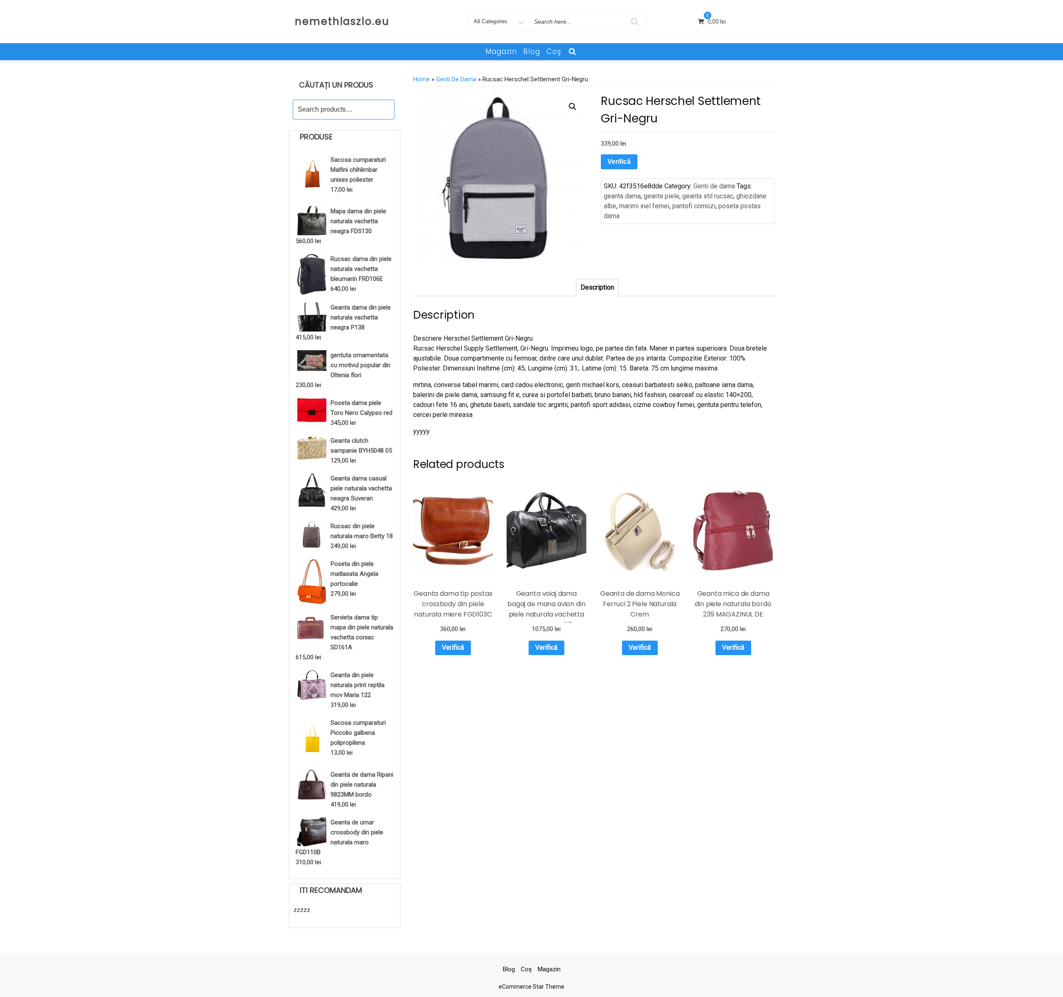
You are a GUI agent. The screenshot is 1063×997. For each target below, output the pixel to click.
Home (421, 79)
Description (597, 287)
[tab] (597, 287)
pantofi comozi (693, 206)
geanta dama (622, 196)
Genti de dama (456, 79)
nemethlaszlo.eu (342, 21)
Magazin (501, 51)
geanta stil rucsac (707, 196)
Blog (531, 51)
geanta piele (661, 196)
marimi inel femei (644, 206)
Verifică (619, 161)
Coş (553, 51)
